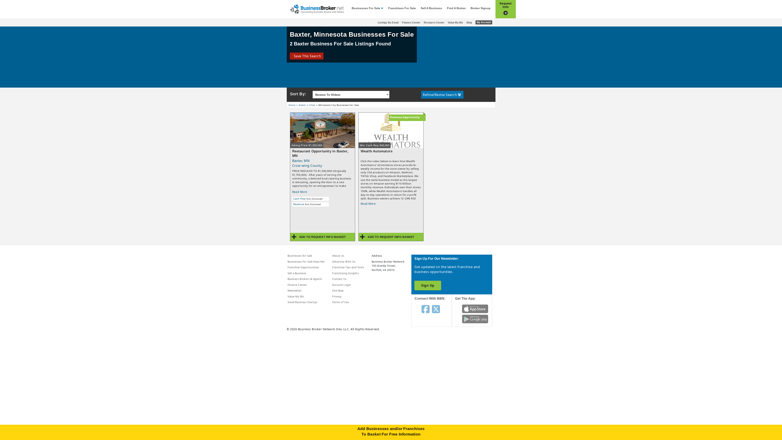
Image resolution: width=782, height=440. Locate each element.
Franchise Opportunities (303, 267)
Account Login (341, 285)
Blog (469, 22)
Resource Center (434, 22)
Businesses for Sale (366, 8)
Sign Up (427, 285)
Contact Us (339, 279)
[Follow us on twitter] (436, 309)
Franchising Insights (345, 273)
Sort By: (298, 94)
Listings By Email (388, 22)
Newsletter (295, 290)
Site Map (338, 290)
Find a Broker (456, 8)
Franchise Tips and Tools (348, 267)
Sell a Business (431, 8)
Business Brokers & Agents (305, 279)
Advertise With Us (343, 261)
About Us (338, 255)
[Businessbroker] (317, 9)
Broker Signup (481, 8)
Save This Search (306, 56)
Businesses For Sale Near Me (306, 261)
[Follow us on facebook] (425, 309)
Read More (299, 192)
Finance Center (411, 22)
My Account (484, 22)
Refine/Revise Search (440, 94)
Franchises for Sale (402, 8)
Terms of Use (340, 302)
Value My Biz (455, 22)
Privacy (337, 296)
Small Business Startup (302, 302)
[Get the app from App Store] (475, 308)
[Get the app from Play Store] (475, 318)
